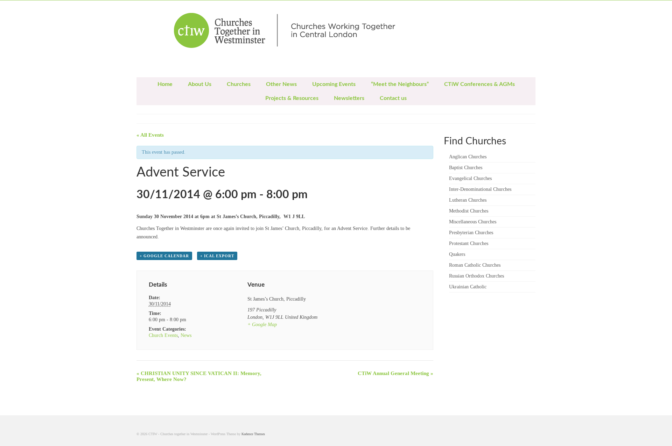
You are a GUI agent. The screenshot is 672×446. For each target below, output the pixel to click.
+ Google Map (262, 324)
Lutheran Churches (467, 200)
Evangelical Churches (470, 178)
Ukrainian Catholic (467, 286)
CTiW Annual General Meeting (395, 373)
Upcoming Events (334, 84)
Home (165, 84)
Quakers (457, 254)
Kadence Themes (253, 434)
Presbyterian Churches (471, 232)
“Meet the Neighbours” (400, 84)
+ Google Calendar (164, 256)
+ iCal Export (217, 256)
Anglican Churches (467, 156)
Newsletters (349, 98)
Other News (281, 84)
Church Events (163, 335)
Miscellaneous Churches (472, 221)
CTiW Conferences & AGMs (479, 84)
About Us (199, 84)
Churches (239, 84)
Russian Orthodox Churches (476, 276)
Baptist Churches (465, 167)
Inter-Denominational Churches (480, 189)
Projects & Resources (291, 98)
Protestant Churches (468, 243)
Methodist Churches (468, 211)
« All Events (150, 135)
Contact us (393, 98)
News (186, 335)
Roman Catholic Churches (474, 265)
